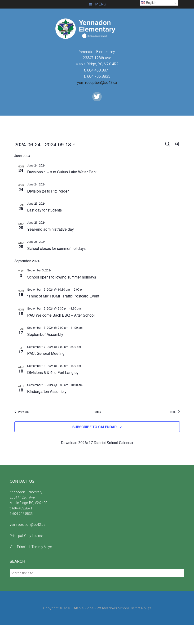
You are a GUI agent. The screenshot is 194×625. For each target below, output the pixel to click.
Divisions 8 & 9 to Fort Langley (53, 372)
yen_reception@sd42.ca (97, 82)
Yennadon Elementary (97, 28)
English (150, 2)
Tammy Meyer (42, 547)
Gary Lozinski (34, 536)
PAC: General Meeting (46, 353)
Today (97, 412)
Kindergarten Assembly (46, 391)
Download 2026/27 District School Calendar (97, 443)
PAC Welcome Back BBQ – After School (61, 315)
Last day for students (44, 210)
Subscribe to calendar (94, 426)
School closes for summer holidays (56, 248)
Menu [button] (100, 4)
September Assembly (45, 334)
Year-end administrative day (50, 229)
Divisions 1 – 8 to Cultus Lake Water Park (62, 172)
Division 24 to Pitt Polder (48, 191)
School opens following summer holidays (61, 277)
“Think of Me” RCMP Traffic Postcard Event (63, 296)
